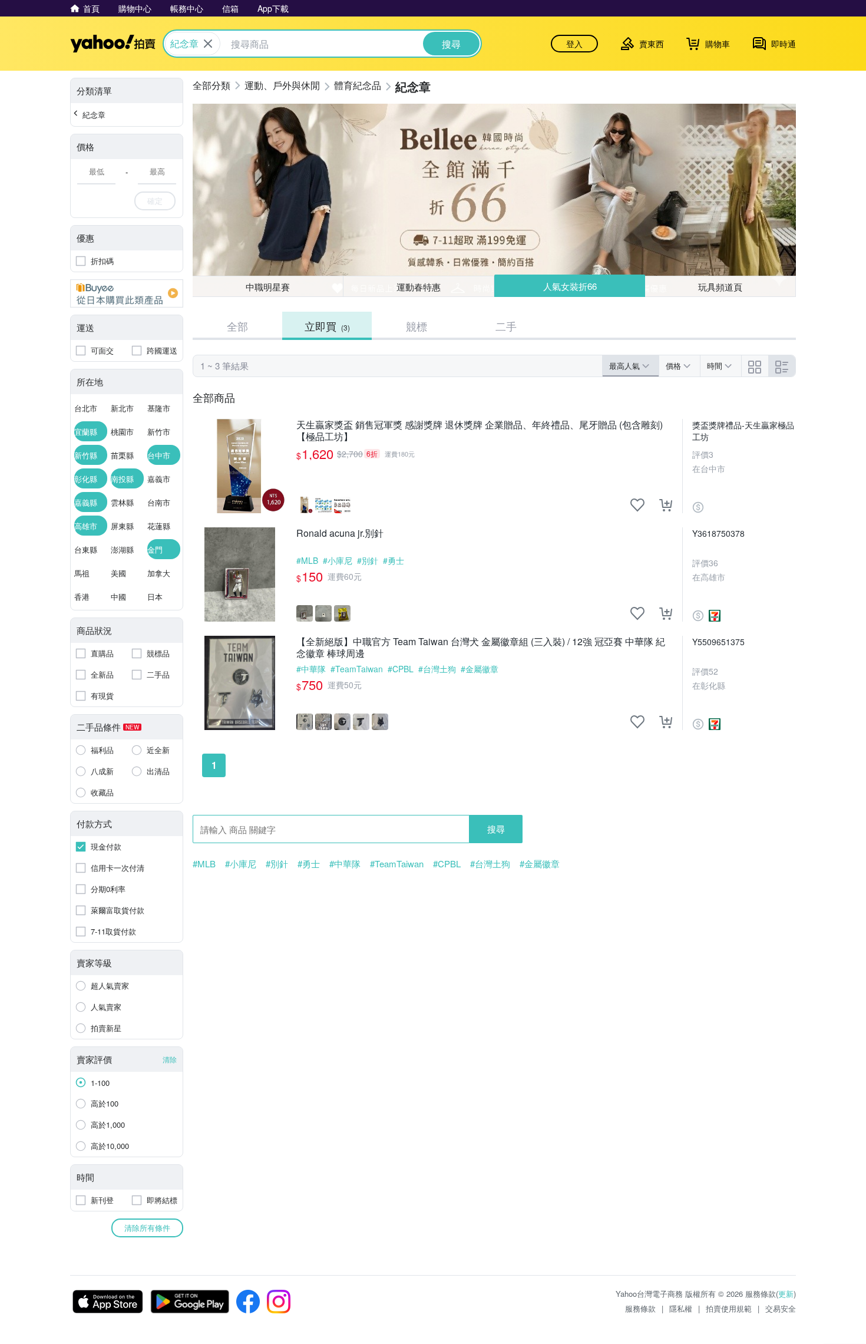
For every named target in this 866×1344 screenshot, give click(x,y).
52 (713, 671)
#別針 (367, 560)
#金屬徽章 (479, 668)
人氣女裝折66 (570, 286)
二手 (506, 325)
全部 (237, 325)
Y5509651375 (718, 642)
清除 (170, 1059)
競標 (416, 325)
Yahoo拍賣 (113, 43)
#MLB (307, 560)
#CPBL (401, 668)
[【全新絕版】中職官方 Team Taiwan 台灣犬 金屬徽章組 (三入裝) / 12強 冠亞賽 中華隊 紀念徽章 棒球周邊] (240, 683)
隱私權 (680, 1308)
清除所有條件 (147, 1227)
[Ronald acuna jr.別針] (240, 574)
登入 (574, 43)
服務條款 (640, 1308)
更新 (786, 1293)
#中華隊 (311, 668)
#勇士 (393, 560)
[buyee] (126, 293)
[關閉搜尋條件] (208, 44)
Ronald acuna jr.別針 (340, 533)
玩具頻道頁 (720, 286)
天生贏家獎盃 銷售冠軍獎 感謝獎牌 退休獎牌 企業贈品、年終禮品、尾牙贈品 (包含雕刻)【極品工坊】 (479, 431)
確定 (155, 200)
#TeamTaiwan (356, 668)
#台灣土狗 (437, 668)
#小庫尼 (337, 560)
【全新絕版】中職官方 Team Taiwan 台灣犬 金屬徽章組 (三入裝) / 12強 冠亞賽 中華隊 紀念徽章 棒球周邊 (480, 647)
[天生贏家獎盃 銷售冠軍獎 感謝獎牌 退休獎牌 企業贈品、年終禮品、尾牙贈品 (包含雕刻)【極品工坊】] (240, 466)
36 (713, 563)
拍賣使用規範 (729, 1308)
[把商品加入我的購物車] (666, 505)
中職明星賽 (268, 286)
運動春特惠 (418, 286)
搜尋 (496, 829)
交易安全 (780, 1308)
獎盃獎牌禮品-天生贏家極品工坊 (743, 431)
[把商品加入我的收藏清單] (637, 505)
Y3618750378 (718, 533)
